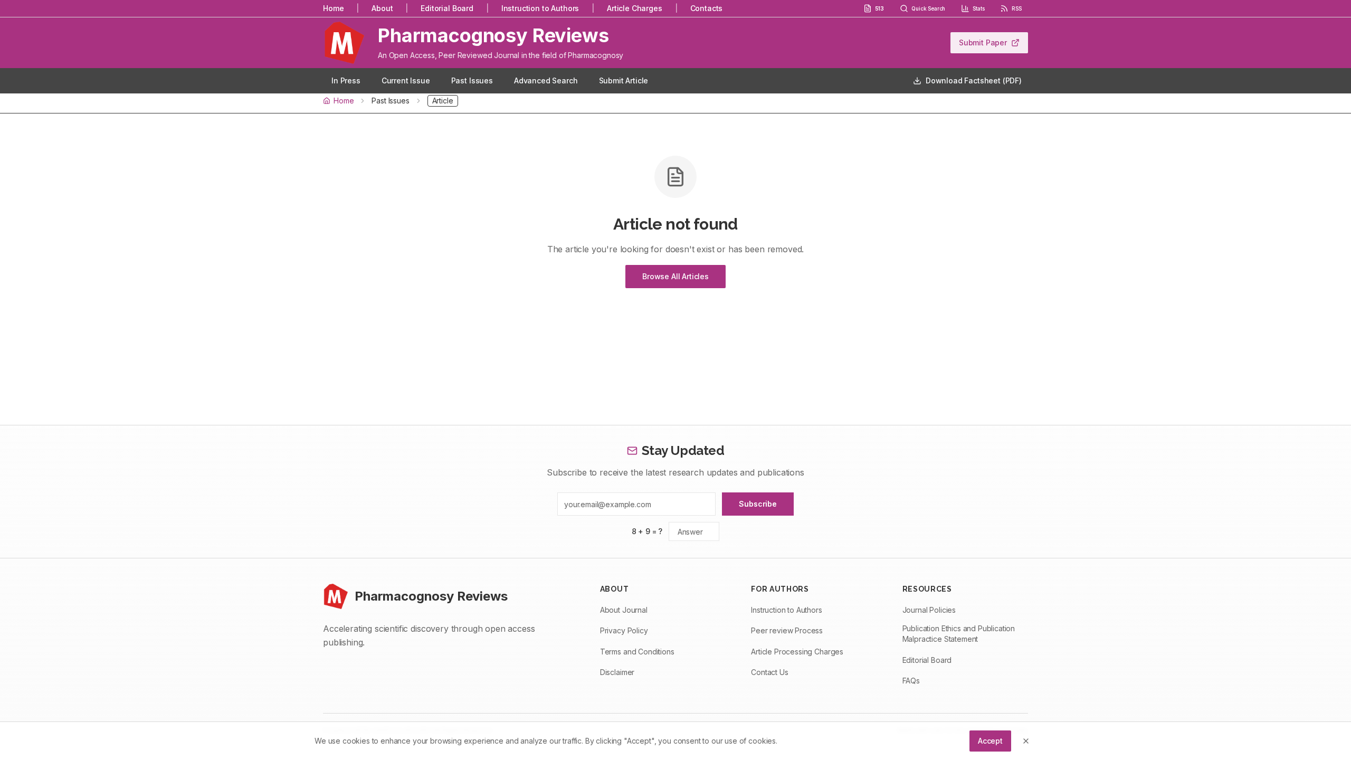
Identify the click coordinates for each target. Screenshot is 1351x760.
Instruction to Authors (540, 8)
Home (333, 8)
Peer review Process (787, 630)
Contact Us (769, 672)
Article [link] (442, 100)
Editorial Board (447, 8)
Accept (990, 740)
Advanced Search (546, 80)
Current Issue (406, 80)
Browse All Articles (675, 276)
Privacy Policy (624, 630)
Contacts (706, 8)
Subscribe (758, 503)
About (382, 8)
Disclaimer (617, 672)
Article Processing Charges (797, 651)
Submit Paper (983, 42)
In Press (345, 80)
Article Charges (634, 8)
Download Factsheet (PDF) (974, 80)
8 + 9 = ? (647, 531)
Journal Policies (929, 609)
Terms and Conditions (637, 651)
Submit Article (624, 80)
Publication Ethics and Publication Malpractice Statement (958, 633)
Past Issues (472, 80)
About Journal (624, 609)
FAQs (911, 680)
